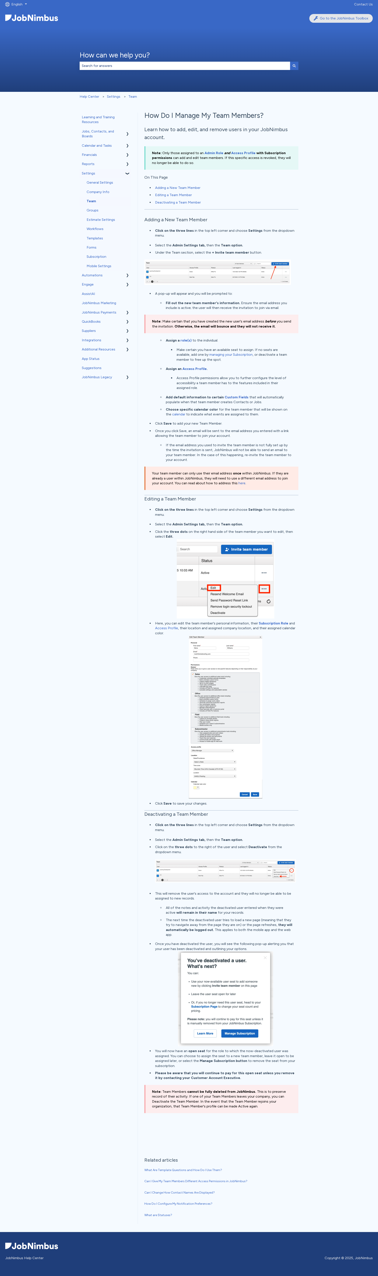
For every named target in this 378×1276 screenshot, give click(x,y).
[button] (127, 131)
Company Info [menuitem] (98, 192)
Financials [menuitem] (89, 155)
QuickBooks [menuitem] (91, 321)
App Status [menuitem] (91, 359)
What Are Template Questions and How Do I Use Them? (183, 1170)
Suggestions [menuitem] (92, 368)
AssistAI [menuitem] (88, 294)
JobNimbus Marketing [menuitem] (99, 303)
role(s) (186, 340)
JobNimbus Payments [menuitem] (99, 312)
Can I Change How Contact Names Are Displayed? (179, 1192)
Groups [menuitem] (92, 210)
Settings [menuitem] (88, 173)
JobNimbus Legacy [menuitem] (97, 377)
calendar (178, 414)
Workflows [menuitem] (95, 229)
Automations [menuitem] (92, 275)
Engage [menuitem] (88, 284)
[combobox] (185, 66)
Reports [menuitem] (88, 164)
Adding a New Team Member (177, 188)
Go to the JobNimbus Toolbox (344, 18)
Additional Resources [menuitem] (98, 349)
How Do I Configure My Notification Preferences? (178, 1204)
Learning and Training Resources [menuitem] (98, 119)
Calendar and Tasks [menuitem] (97, 145)
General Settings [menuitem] (100, 182)
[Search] (294, 66)
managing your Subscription (231, 354)
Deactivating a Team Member (178, 202)
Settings (113, 96)
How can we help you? (115, 55)
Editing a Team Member (173, 195)
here (241, 483)
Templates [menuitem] (95, 238)
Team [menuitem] (91, 201)
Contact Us (363, 4)
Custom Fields (236, 397)
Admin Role (214, 153)
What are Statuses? (158, 1215)
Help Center (89, 96)
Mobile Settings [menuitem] (99, 266)
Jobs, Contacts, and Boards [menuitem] (98, 133)
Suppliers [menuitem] (89, 331)
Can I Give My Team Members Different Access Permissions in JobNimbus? (195, 1181)
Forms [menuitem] (91, 247)
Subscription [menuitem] (96, 257)
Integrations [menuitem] (91, 340)
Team (132, 96)
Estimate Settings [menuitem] (101, 220)
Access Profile (243, 153)
